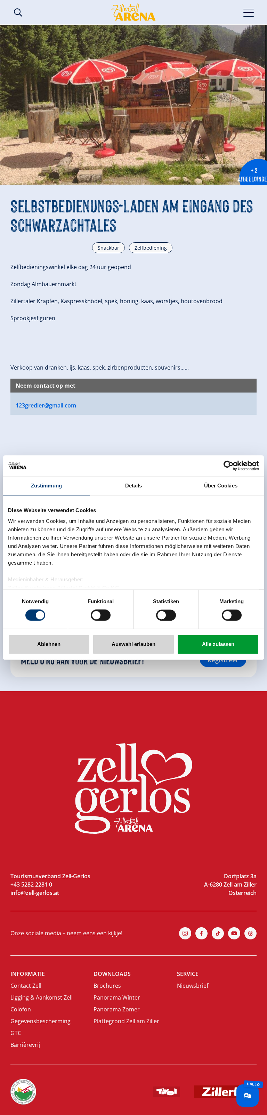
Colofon (20, 1009)
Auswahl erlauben (133, 644)
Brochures (107, 985)
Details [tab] (133, 485)
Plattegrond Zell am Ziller (126, 1021)
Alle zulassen (218, 644)
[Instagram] (185, 933)
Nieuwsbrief (192, 985)
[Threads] (250, 933)
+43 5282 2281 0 (31, 884)
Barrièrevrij (25, 1045)
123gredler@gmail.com (46, 405)
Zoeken (18, 12)
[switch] (101, 615)
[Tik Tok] (218, 933)
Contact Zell (25, 985)
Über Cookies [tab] (220, 485)
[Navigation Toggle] (249, 12)
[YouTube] (234, 933)
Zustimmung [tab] (46, 485)
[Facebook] (201, 933)
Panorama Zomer (117, 1009)
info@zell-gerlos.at (34, 893)
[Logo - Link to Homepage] (133, 12)
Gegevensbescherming (40, 1021)
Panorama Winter (117, 997)
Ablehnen (48, 644)
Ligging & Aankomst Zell (41, 997)
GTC (15, 1033)
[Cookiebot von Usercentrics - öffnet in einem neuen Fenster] (228, 465)
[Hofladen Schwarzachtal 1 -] (133, 105)
